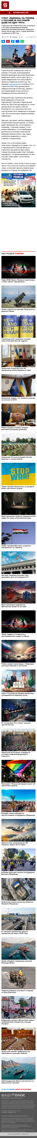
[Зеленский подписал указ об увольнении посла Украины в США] (18, 356)
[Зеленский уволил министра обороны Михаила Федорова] (18, 889)
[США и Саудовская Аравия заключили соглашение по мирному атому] (18, 680)
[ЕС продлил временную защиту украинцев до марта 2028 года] (18, 919)
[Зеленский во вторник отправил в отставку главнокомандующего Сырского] (18, 740)
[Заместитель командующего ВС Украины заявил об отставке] (18, 830)
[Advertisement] (18, 228)
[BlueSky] (3, 41)
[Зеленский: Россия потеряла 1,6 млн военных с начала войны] (18, 444)
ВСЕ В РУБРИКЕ (17, 1089)
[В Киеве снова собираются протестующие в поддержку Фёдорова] (18, 800)
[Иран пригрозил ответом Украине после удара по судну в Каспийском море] (18, 503)
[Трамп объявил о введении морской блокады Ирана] (18, 948)
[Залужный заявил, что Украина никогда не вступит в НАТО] (18, 385)
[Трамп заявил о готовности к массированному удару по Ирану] (18, 621)
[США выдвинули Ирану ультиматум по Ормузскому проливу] (18, 1068)
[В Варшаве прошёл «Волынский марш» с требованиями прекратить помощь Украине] (18, 1007)
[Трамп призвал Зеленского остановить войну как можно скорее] (18, 474)
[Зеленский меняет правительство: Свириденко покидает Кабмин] (18, 1039)
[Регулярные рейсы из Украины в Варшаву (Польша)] (18, 190)
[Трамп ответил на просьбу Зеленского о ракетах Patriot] (18, 296)
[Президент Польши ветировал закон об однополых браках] (18, 771)
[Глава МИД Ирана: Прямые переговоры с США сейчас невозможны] (18, 267)
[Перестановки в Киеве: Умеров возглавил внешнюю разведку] (18, 415)
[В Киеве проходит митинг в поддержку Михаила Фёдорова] (18, 859)
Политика (14, 37)
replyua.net (13, 84)
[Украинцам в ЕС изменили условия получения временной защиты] (18, 326)
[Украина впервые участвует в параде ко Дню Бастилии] (18, 978)
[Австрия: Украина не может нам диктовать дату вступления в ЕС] (18, 562)
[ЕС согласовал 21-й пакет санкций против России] (18, 710)
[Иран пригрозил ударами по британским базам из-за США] (18, 592)
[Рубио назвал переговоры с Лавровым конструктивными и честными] (18, 651)
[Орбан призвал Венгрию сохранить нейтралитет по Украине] (18, 533)
